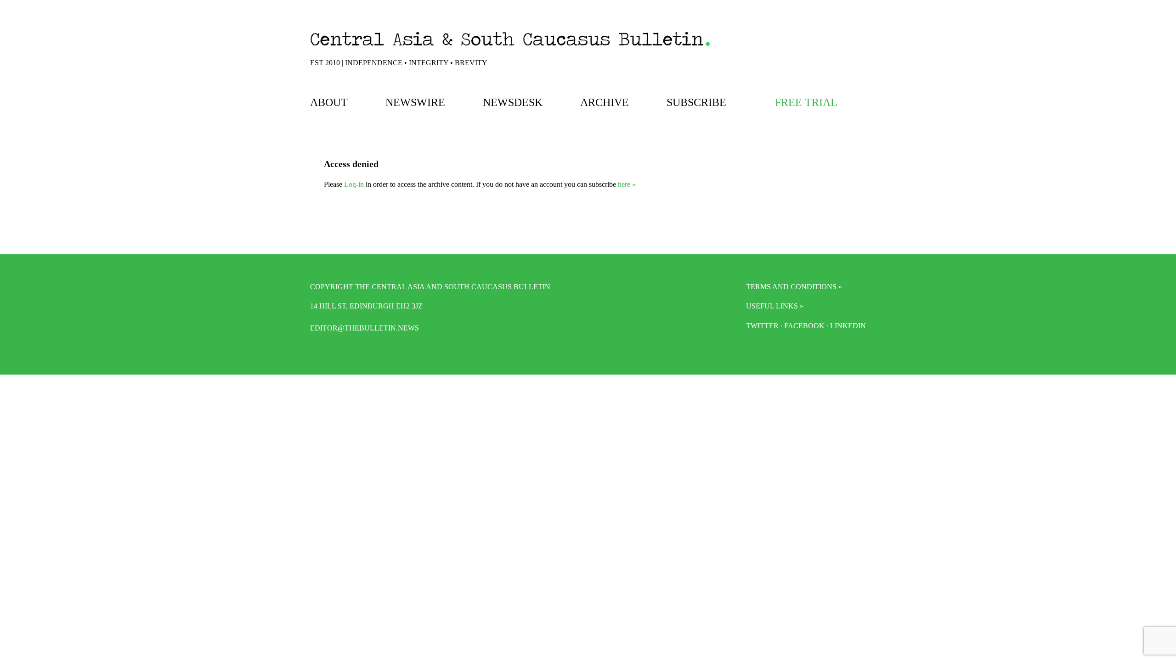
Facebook (804, 326)
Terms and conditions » (794, 287)
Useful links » (774, 306)
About (329, 102)
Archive (604, 102)
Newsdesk (513, 102)
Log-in (354, 184)
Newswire (415, 102)
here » (627, 184)
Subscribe (696, 102)
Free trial (806, 102)
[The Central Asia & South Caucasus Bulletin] (510, 48)
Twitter (762, 326)
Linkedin (848, 326)
